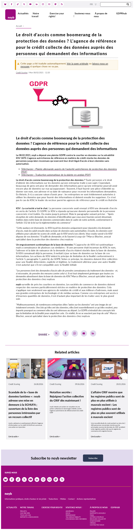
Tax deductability (73, 517)
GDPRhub (121, 13)
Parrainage (70, 515)
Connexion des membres (76, 519)
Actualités (23, 13)
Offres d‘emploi (97, 517)
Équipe (93, 511)
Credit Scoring (21, 72)
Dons (68, 513)
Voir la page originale (77, 63)
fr (91, 4)
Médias (63, 499)
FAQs (92, 515)
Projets (23, 511)
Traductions (53, 499)
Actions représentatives (86, 499)
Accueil (19, 26)
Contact (71, 499)
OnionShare (95, 521)
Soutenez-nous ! (82, 15)
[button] (56, 333)
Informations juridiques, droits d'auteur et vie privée (25, 499)
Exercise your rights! (56, 15)
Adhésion (70, 511)
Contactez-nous (97, 525)
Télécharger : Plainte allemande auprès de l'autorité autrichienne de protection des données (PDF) (69, 170)
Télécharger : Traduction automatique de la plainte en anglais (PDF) (56, 174)
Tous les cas (25, 515)
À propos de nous (100, 15)
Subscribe (93, 458)
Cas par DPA (25, 513)
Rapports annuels (98, 513)
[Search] (128, 4)
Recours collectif (98, 519)
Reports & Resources (29, 517)
